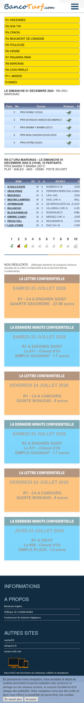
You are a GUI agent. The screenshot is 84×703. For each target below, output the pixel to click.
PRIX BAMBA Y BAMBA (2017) (36, 127)
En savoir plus (13, 699)
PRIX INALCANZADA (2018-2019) (38, 135)
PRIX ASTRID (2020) (31, 142)
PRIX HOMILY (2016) (31, 112)
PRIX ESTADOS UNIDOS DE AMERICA (41, 120)
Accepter (31, 699)
